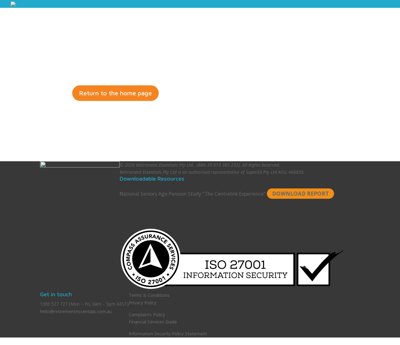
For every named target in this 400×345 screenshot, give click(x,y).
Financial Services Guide (153, 322)
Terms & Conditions (149, 295)
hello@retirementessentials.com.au (76, 311)
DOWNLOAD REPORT (300, 193)
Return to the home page (115, 93)
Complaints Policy (147, 315)
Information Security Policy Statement (168, 334)
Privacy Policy (142, 303)
